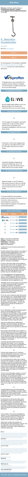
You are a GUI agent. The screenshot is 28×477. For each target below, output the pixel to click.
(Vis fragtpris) (10, 48)
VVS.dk (18, 65)
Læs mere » (14, 53)
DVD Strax (14, 3)
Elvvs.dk (13, 65)
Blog (9, 474)
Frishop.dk (4, 66)
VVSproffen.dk (6, 65)
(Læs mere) (4, 46)
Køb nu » (14, 57)
